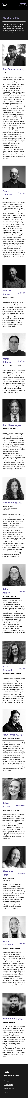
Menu (22, 5)
